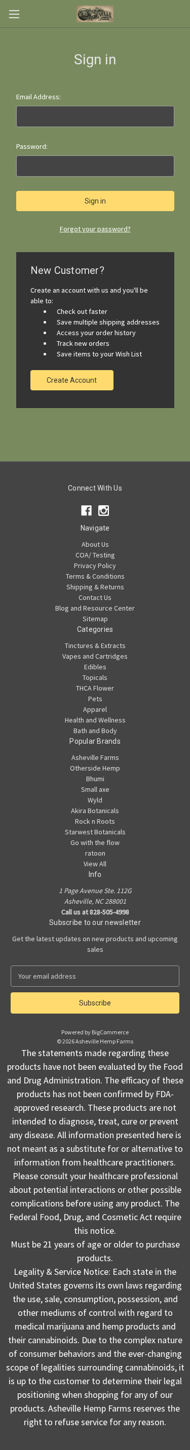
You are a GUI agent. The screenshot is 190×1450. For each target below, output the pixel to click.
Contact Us (95, 597)
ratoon (95, 853)
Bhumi (95, 778)
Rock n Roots (95, 821)
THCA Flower (95, 688)
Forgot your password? (95, 228)
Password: (32, 146)
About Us (95, 544)
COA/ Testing (95, 554)
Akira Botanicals (95, 810)
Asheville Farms (95, 757)
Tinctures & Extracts (95, 645)
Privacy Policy (95, 565)
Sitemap (95, 618)
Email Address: (38, 96)
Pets (95, 698)
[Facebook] (86, 510)
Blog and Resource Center (95, 608)
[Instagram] (103, 510)
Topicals (95, 677)
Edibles (95, 666)
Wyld (95, 799)
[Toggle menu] (14, 14)
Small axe (95, 789)
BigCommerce (110, 1032)
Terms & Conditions (95, 576)
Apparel (95, 709)
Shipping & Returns (95, 586)
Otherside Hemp (95, 768)
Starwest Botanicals (95, 831)
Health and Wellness (95, 719)
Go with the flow (95, 842)
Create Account (72, 380)
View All (95, 863)
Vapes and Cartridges (95, 656)
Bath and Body (95, 730)
